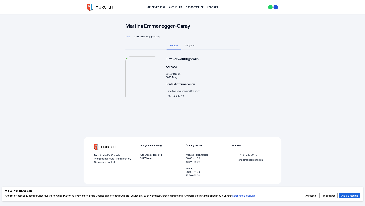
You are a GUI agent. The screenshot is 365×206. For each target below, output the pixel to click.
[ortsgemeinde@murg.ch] (235, 160)
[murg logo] (100, 7)
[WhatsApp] (270, 7)
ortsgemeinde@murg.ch (250, 159)
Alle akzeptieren (349, 195)
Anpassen (310, 195)
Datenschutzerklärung (243, 195)
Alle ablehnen (328, 195)
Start (127, 36)
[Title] (275, 7)
